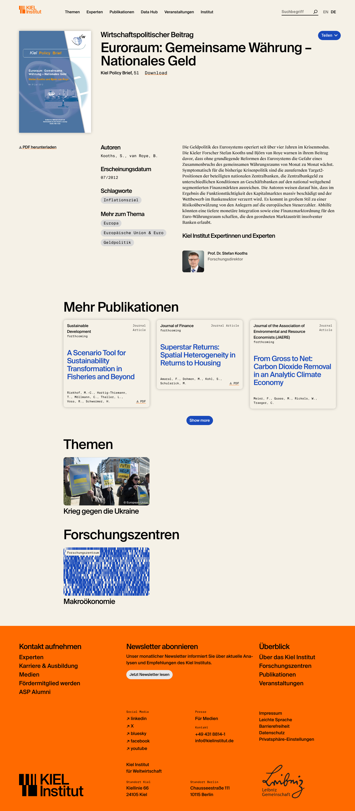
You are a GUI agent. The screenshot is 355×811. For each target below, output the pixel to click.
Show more (200, 420)
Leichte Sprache (275, 720)
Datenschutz (272, 733)
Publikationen (277, 674)
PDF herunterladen (39, 147)
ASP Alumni (35, 692)
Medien (29, 674)
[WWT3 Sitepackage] (37, 10)
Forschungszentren (285, 666)
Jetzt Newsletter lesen (149, 674)
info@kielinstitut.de (214, 741)
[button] (72, 12)
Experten (31, 657)
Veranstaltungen (281, 683)
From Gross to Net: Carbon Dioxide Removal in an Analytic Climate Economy (292, 370)
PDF (143, 401)
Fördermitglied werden (49, 683)
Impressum (270, 713)
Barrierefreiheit (274, 726)
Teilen (326, 35)
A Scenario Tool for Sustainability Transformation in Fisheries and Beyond (101, 365)
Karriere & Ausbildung (48, 666)
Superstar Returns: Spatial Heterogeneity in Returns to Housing (197, 355)
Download (156, 73)
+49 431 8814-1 (210, 734)
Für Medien (206, 718)
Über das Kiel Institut (287, 657)
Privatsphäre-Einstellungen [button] (286, 739)
